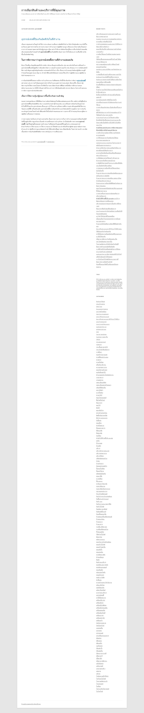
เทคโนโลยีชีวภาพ (100, 288)
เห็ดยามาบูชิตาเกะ (101, 661)
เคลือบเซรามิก (100, 618)
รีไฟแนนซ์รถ (100, 532)
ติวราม (101, 282)
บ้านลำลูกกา (100, 463)
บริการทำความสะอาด (102, 451)
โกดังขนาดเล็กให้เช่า (102, 676)
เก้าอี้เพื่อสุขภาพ (101, 598)
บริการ (98, 448)
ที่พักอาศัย (99, 431)
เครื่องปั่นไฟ (99, 603)
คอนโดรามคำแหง (101, 370)
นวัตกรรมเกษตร (114, 282)
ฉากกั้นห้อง (99, 393)
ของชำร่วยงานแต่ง (101, 355)
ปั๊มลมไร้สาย (100, 471)
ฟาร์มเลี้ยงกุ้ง (113, 285)
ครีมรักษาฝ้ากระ (101, 365)
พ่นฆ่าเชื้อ (99, 476)
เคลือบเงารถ (100, 615)
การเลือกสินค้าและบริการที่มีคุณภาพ (43, 10)
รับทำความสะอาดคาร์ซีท (103, 504)
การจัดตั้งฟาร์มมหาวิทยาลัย (103, 280)
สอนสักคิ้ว (99, 550)
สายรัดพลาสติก (100, 555)
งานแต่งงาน (99, 380)
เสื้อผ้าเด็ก (99, 658)
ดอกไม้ (98, 405)
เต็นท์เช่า (99, 638)
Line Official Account (102, 317)
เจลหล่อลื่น (99, 628)
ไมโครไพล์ (99, 691)
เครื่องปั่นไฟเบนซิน (101, 608)
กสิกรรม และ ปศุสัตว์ (104, 279)
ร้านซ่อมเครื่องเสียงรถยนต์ (104, 517)
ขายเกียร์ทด (99, 362)
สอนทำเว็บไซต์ (100, 544)
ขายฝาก (98, 360)
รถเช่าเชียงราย (100, 486)
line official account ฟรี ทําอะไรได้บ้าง (107, 319)
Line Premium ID (101, 322)
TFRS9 (98, 339)
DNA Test (99, 307)
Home (23, 20)
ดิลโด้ (98, 408)
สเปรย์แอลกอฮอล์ (101, 567)
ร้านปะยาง (99, 522)
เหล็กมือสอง (99, 663)
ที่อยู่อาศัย (99, 433)
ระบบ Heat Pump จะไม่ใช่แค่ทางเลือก (107, 117)
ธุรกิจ (98, 441)
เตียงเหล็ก (99, 643)
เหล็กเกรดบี (99, 666)
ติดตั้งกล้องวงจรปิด (101, 415)
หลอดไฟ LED (100, 575)
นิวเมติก (98, 446)
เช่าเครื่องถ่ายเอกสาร (102, 636)
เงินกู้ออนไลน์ (100, 625)
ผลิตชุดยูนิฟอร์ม (101, 474)
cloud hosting (100, 304)
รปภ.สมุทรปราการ (101, 491)
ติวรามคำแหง (106, 282)
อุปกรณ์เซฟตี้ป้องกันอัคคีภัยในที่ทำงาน (40, 39)
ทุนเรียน (98, 436)
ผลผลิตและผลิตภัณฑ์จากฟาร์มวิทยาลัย (109, 282)
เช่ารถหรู (99, 631)
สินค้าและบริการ (101, 562)
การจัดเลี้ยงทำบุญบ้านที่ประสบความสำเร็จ (108, 74)
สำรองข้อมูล (100, 557)
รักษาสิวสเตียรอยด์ (101, 494)
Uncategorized (101, 342)
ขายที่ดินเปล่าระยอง (102, 357)
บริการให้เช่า (100, 456)
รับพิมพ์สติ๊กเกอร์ (101, 512)
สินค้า (98, 560)
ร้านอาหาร (99, 524)
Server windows (101, 334)
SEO (97, 332)
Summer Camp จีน (102, 337)
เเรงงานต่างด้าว (100, 669)
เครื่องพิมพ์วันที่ (100, 613)
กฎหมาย (99, 344)
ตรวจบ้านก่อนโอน (101, 413)
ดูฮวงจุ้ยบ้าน (100, 410)
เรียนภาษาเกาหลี (101, 653)
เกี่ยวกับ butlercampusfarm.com (39, 20)
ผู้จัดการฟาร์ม (115, 283)
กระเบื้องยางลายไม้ (102, 347)
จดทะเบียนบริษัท (101, 382)
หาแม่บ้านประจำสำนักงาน (104, 582)
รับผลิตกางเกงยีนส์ (101, 509)
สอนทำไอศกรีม (101, 547)
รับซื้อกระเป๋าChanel (102, 499)
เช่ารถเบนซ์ (99, 633)
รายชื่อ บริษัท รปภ (101, 527)
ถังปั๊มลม (98, 420)
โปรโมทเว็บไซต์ (101, 679)
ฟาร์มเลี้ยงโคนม (103, 286)
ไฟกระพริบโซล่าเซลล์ (102, 689)
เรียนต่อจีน (99, 651)
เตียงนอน (99, 641)
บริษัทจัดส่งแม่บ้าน (101, 458)
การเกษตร (112, 280)
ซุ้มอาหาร (99, 403)
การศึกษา (99, 352)
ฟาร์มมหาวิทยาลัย (101, 484)
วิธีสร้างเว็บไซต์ (100, 534)
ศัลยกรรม (99, 537)
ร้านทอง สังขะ (100, 519)
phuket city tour (101, 329)
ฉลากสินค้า (99, 390)
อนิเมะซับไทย (100, 585)
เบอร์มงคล (99, 646)
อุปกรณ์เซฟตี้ (81, 80)
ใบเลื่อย (98, 686)
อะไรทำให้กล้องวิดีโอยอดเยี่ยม (105, 216)
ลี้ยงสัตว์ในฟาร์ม (117, 286)
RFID (97, 279)
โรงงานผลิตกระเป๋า (102, 681)
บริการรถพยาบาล (101, 453)
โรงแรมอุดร (99, 684)
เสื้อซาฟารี (99, 656)
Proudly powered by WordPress (31, 704)
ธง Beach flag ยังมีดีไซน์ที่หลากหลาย (107, 77)
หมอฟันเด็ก (99, 570)
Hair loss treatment (102, 314)
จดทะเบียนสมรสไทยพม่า (103, 385)
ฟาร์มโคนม (110, 286)
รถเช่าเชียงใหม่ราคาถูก (103, 489)
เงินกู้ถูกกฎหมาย (101, 623)
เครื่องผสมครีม (100, 610)
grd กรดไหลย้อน (101, 312)
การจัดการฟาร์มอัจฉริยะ (116, 279)
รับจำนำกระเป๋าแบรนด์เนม (104, 496)
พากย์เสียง (99, 479)
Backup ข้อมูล (100, 301)
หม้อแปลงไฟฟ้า (101, 572)
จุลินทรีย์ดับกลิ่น (101, 388)
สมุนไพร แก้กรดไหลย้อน (103, 542)
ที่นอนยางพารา (100, 428)
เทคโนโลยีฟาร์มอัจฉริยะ (111, 288)
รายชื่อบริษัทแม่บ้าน (102, 529)
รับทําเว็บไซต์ (100, 507)
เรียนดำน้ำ (99, 648)
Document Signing (102, 309)
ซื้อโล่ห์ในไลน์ (100, 400)
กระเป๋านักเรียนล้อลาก (102, 350)
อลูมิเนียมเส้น (100, 588)
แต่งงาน (98, 671)
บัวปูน (98, 461)
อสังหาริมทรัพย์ (100, 590)
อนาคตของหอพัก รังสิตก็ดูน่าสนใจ (106, 100)
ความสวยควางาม (101, 367)
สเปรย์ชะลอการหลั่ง (102, 565)
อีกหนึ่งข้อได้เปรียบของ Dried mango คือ (108, 120)
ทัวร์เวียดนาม (100, 425)
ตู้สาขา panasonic (101, 418)
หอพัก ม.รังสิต (100, 577)
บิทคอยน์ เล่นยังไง (101, 466)
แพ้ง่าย (98, 674)
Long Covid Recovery (103, 324)
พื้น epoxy (99, 481)
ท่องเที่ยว (99, 423)
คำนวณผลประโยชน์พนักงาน (104, 375)
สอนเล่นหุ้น (99, 552)
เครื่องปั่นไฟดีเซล (101, 605)
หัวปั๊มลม (99, 580)
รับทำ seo (99, 501)
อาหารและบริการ (101, 593)
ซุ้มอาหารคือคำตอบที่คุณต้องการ (106, 209)
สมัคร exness (100, 539)
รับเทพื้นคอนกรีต (101, 514)
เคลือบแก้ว (99, 620)
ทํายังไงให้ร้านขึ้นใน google (104, 438)
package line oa (101, 327)
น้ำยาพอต (99, 443)
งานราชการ (99, 377)
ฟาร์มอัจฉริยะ (106, 285)
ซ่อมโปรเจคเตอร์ (101, 398)
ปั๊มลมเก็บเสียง (100, 469)
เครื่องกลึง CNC (100, 600)
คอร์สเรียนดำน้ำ (101, 372)
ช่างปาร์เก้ (99, 395)
